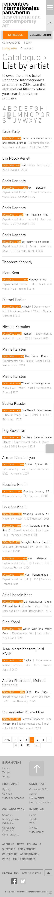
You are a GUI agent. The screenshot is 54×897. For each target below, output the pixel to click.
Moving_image (10, 819)
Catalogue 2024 (38, 789)
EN (50, 23)
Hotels (6, 776)
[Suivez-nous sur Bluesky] (23, 881)
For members (26, 849)
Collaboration (40, 35)
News (20, 844)
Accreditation (29, 854)
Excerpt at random (40, 802)
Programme (10, 784)
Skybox (33, 827)
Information (11, 762)
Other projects (10, 834)
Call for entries (24, 859)
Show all (7, 815)
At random (27, 48)
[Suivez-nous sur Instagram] (31, 881)
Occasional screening (8, 829)
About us (8, 844)
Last (36, 745)
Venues (6, 772)
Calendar (7, 793)
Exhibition (8, 823)
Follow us (34, 844)
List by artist (9, 48)
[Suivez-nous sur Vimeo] (40, 881)
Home (5, 768)
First (7, 739)
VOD (31, 823)
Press (6, 859)
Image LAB (36, 809)
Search (28, 42)
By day (6, 789)
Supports (8, 849)
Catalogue (15, 35)
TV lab (33, 819)
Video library (36, 832)
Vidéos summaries (13, 798)
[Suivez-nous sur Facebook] (14, 881)
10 (28, 745)
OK (48, 872)
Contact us (9, 854)
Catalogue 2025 (11, 42)
